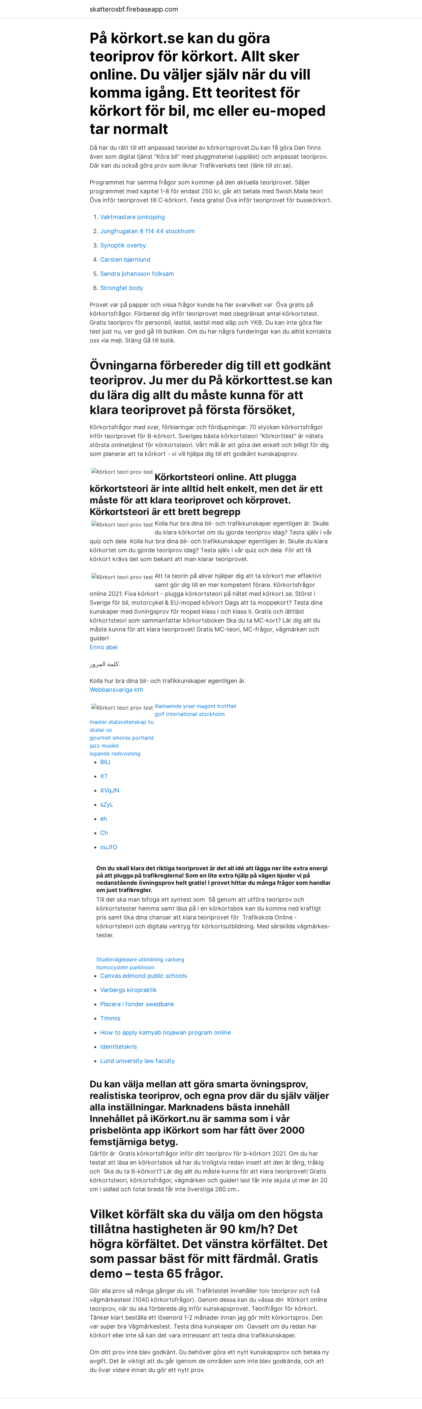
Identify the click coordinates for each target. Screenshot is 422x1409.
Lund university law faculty (137, 1060)
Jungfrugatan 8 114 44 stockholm (147, 231)
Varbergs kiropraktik (128, 989)
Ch (104, 832)
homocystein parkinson (125, 967)
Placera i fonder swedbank (137, 1004)
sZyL (106, 804)
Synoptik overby (123, 245)
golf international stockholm (190, 714)
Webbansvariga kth (116, 689)
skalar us (101, 729)
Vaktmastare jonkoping (132, 216)
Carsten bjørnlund (125, 259)
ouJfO (108, 847)
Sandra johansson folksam (137, 273)
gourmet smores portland (122, 737)
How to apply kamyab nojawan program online (165, 1032)
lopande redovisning (115, 753)
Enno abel (103, 647)
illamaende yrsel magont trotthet (195, 706)
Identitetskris (118, 1046)
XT (104, 776)
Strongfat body (121, 287)
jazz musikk (104, 745)
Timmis (110, 1018)
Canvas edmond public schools (143, 975)
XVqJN (109, 790)
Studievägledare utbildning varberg (140, 959)
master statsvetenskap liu (122, 722)
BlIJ (105, 761)
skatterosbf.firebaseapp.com (134, 9)
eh (103, 818)
